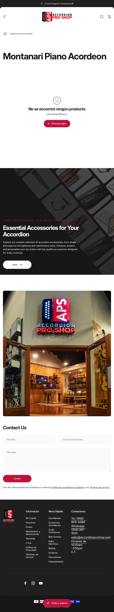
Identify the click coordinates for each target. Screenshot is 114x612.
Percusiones (55, 557)
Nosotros (30, 522)
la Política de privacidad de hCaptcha (67, 487)
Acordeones (55, 518)
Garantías (30, 538)
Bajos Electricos (53, 542)
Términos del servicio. (100, 487)
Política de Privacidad (31, 548)
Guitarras (53, 552)
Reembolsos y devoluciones (33, 532)
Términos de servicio (32, 555)
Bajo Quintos (55, 536)
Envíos (29, 527)
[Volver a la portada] (5, 33)
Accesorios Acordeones (55, 523)
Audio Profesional (54, 531)
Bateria (52, 548)
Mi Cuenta (31, 518)
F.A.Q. (29, 543)
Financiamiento (56, 561)
